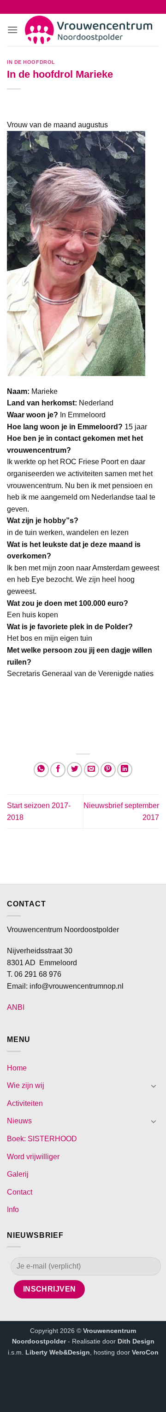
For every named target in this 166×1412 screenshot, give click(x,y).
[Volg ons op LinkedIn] (101, 8)
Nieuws (19, 1121)
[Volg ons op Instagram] (76, 8)
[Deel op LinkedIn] (124, 769)
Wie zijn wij (25, 1085)
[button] (12, 29)
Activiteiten (25, 1103)
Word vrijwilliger (33, 1157)
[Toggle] (153, 1085)
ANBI (15, 1007)
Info (13, 1209)
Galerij (18, 1174)
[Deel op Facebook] (57, 769)
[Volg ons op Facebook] (64, 8)
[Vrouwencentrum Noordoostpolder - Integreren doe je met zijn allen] (88, 30)
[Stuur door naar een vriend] (91, 769)
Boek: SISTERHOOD (42, 1139)
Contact (19, 1192)
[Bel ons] (89, 8)
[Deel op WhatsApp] (41, 769)
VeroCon (145, 1352)
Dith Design (136, 1341)
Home (17, 1068)
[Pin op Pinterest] (108, 769)
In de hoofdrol (31, 62)
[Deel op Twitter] (74, 769)
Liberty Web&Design (57, 1352)
